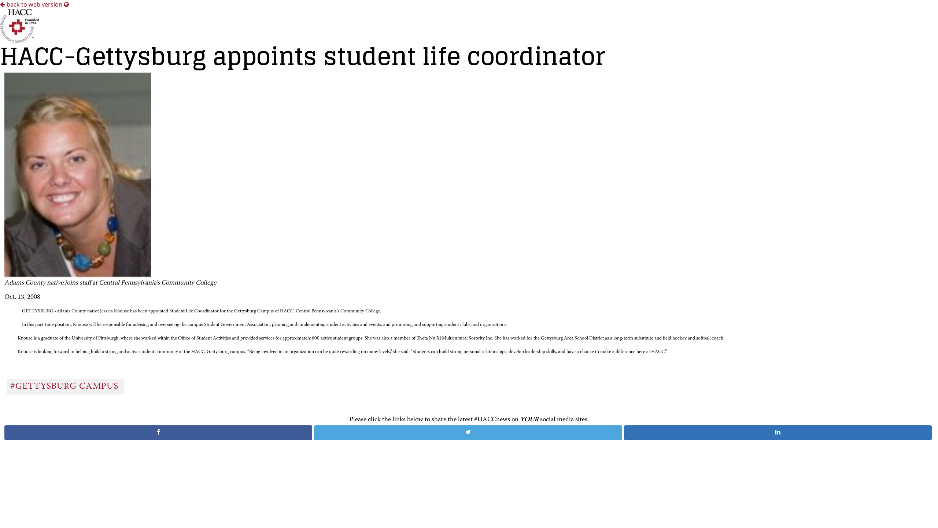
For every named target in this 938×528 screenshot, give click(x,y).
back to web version (34, 4)
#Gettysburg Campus (66, 386)
